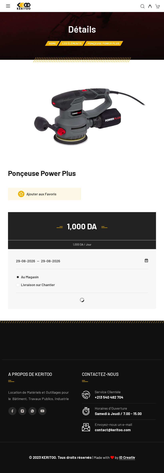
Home (52, 43)
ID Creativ (127, 457)
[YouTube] (42, 411)
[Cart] (157, 6)
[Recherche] (142, 6)
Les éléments (72, 43)
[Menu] (8, 6)
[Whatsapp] (32, 411)
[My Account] (150, 6)
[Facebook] (12, 411)
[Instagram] (22, 411)
